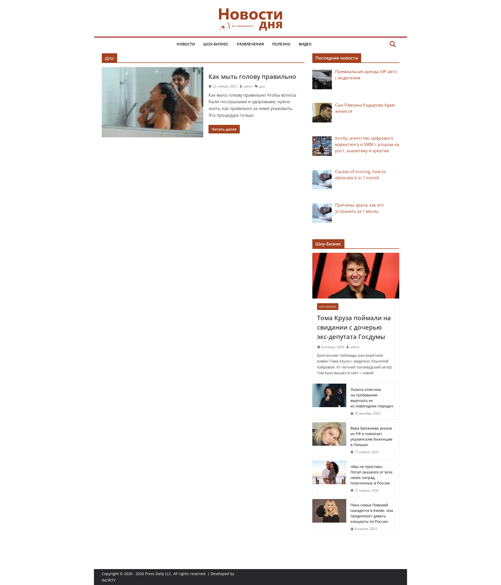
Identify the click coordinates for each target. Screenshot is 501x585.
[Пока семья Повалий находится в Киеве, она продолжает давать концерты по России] (329, 516)
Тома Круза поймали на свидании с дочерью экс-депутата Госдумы (354, 327)
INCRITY (109, 580)
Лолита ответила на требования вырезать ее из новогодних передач (371, 397)
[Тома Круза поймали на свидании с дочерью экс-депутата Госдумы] (355, 276)
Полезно (281, 44)
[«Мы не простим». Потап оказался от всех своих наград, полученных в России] (329, 478)
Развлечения (250, 44)
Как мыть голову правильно (252, 76)
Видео (305, 44)
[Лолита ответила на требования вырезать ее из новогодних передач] (329, 401)
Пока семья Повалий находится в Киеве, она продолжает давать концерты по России (371, 513)
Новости (186, 44)
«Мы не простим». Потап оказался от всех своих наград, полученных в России (371, 474)
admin (248, 86)
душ (262, 86)
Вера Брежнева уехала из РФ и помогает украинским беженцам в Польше (371, 436)
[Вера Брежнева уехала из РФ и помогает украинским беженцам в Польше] (329, 440)
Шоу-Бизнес (216, 44)
